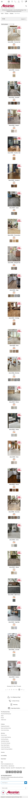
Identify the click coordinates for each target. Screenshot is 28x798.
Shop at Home (4, 735)
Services (3, 733)
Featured (11, 13)
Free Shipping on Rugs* (16, 697)
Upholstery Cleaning (5, 741)
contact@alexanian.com (8, 763)
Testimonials (3, 719)
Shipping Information (5, 726)
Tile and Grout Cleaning (5, 743)
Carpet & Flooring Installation (6, 749)
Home (2, 13)
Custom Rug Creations (5, 747)
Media (2, 715)
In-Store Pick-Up (15, 700)
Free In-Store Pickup (5, 730)
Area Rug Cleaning (4, 739)
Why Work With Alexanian (6, 713)
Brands (2, 717)
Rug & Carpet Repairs (5, 745)
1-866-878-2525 (11, 765)
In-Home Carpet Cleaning (6, 737)
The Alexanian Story (5, 711)
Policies (3, 724)
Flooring (6, 13)
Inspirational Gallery (15, 708)
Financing (15, 704)
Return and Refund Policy (6, 728)
